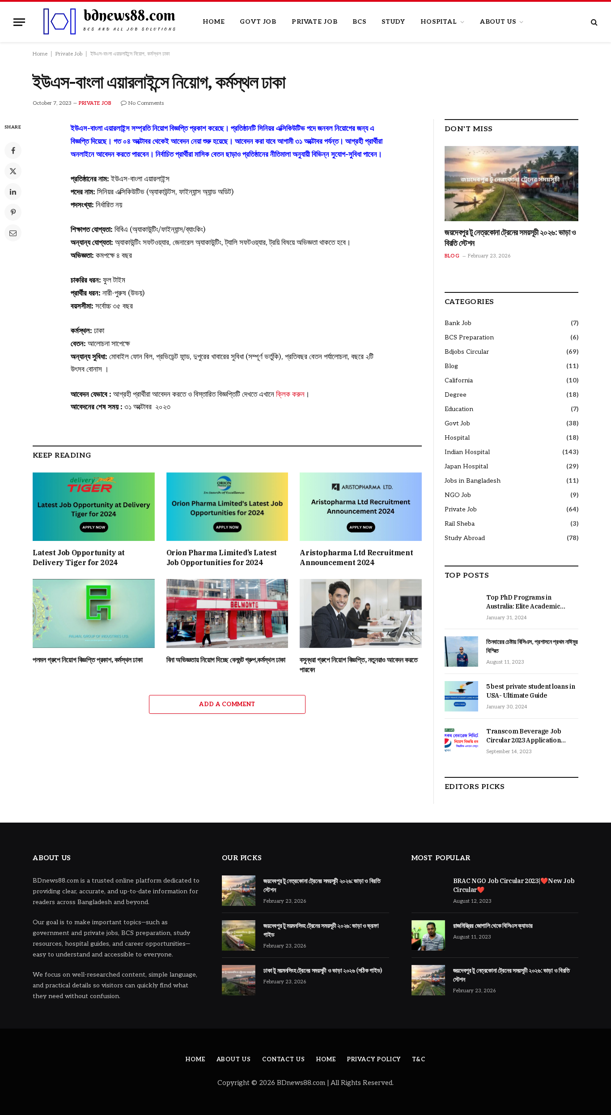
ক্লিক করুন (290, 394)
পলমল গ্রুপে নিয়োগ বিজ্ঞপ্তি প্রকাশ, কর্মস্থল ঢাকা (88, 659)
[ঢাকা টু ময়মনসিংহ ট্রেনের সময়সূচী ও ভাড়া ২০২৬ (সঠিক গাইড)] (238, 980)
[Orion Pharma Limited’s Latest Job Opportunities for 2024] (227, 506)
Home (214, 22)
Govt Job (258, 22)
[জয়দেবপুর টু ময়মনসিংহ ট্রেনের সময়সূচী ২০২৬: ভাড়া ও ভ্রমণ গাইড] (238, 935)
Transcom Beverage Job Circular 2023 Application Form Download (523, 736)
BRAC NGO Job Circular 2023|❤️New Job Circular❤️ (514, 885)
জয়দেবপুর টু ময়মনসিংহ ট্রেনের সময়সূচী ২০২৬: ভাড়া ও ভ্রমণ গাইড (320, 930)
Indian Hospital (467, 452)
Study (393, 22)
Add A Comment (227, 704)
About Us (498, 22)
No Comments (146, 103)
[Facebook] (12, 150)
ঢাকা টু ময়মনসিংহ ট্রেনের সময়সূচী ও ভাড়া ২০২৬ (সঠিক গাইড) (322, 970)
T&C (418, 1059)
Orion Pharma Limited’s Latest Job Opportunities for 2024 (221, 557)
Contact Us (283, 1059)
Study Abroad (465, 538)
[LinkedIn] (12, 191)
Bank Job (458, 323)
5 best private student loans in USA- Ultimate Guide (530, 690)
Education (459, 409)
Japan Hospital (466, 466)
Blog (452, 256)
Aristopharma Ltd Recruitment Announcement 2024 (356, 557)
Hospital (438, 22)
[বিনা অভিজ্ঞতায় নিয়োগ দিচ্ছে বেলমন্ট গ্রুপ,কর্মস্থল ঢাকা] (227, 613)
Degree (456, 395)
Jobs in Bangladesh (473, 481)
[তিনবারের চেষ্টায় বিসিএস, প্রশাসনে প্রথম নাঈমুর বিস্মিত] (461, 651)
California (459, 380)
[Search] (593, 22)
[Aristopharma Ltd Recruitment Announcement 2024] (361, 506)
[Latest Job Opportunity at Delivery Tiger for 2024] (94, 506)
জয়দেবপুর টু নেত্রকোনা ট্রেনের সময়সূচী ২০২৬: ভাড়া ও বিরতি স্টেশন (510, 237)
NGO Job (458, 495)
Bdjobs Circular (467, 352)
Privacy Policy (374, 1059)
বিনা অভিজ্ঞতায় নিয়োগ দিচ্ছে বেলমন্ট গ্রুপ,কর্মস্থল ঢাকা (225, 659)
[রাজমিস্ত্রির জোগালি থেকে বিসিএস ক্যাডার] (428, 935)
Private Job (314, 22)
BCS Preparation (469, 337)
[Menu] (19, 22)
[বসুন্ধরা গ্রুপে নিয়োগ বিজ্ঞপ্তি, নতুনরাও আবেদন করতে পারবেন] (361, 613)
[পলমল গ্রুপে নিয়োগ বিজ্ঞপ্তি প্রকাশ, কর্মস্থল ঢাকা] (94, 613)
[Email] (12, 232)
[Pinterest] (12, 212)
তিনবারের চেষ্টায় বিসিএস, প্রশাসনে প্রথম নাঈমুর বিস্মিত (531, 646)
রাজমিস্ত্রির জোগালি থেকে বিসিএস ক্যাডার (493, 926)
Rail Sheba (460, 523)
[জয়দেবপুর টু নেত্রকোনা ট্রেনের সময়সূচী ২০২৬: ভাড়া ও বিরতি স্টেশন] (511, 183)
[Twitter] (12, 171)
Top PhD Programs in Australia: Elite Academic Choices (523, 602)
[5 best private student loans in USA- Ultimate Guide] (461, 696)
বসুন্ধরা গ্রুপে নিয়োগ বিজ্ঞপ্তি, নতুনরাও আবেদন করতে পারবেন (358, 664)
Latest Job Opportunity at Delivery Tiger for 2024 (79, 557)
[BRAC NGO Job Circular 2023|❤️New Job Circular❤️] (428, 890)
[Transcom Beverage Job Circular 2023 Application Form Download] (461, 741)
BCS (359, 22)
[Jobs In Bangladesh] (110, 22)
